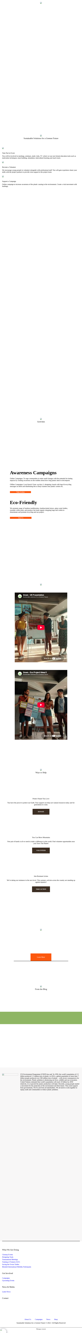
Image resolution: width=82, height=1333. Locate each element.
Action (41, 372)
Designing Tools (7, 1257)
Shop (56, 1319)
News (48, 1319)
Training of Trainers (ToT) (11, 1262)
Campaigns (6, 1278)
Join (41, 232)
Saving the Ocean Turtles (10, 1264)
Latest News (6, 1292)
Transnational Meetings (10, 1259)
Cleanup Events (7, 1254)
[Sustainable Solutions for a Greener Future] (41, 3)
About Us (27, 1319)
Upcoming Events (8, 1280)
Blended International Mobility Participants (16, 1267)
